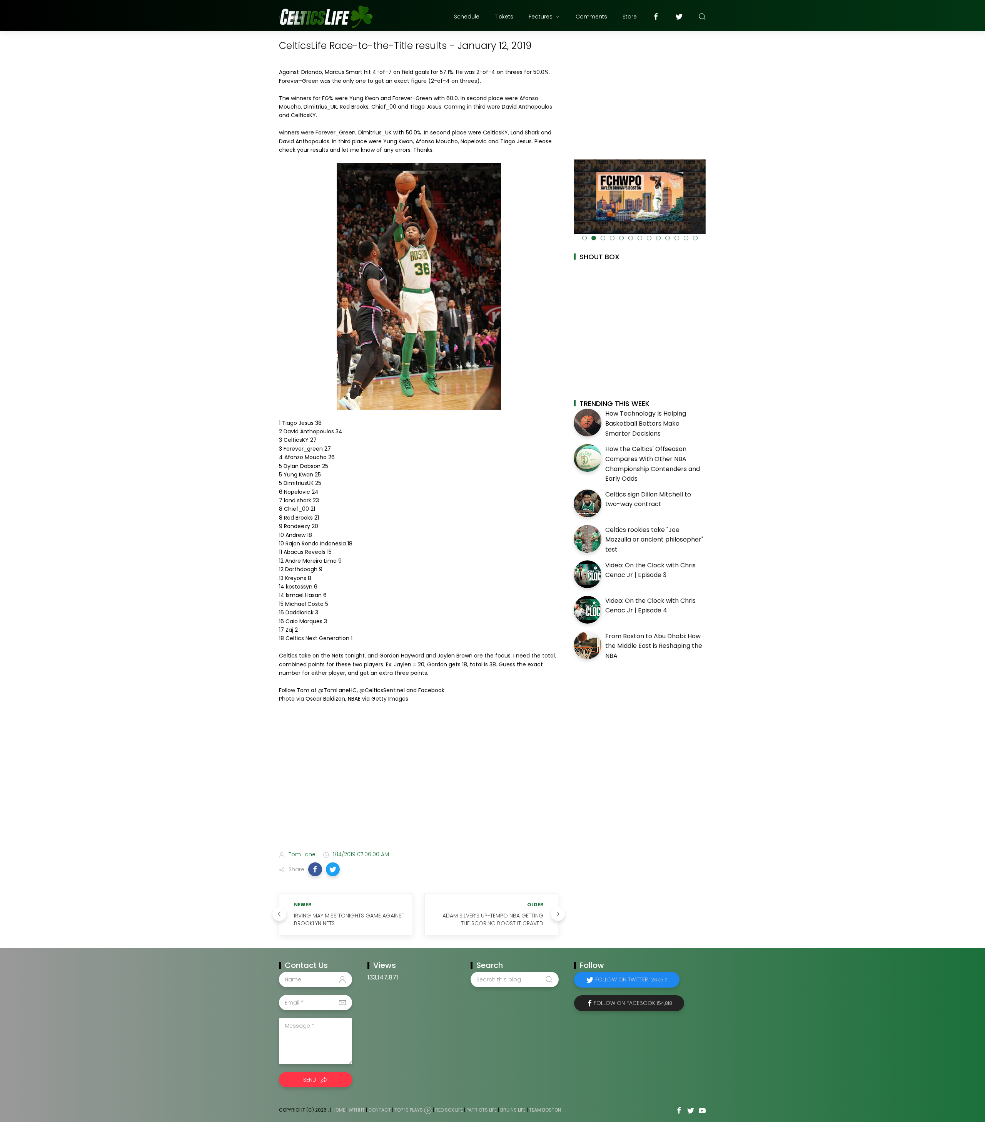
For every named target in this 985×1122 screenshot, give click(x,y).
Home (338, 1110)
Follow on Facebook (633, 1003)
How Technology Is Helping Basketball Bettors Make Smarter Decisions (645, 423)
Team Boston (545, 1110)
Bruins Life (513, 1110)
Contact (379, 1110)
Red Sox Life (449, 1110)
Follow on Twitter (631, 979)
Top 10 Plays (408, 1110)
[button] (315, 869)
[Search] (702, 16)
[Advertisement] (418, 784)
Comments (591, 16)
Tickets (504, 16)
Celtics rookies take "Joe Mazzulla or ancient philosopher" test (654, 539)
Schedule (466, 16)
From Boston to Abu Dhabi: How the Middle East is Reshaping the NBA (653, 646)
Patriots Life (481, 1110)
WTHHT (357, 1110)
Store (630, 16)
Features (541, 16)
